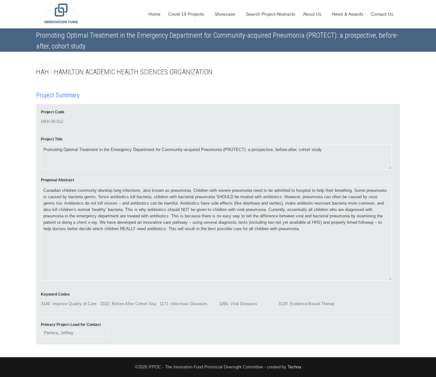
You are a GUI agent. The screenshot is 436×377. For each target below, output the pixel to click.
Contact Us (383, 14)
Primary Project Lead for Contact (71, 324)
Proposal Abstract (57, 180)
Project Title (52, 139)
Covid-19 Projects (186, 14)
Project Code (52, 112)
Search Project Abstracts (270, 14)
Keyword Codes (55, 294)
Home (154, 14)
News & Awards (347, 14)
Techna (294, 367)
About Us (313, 14)
